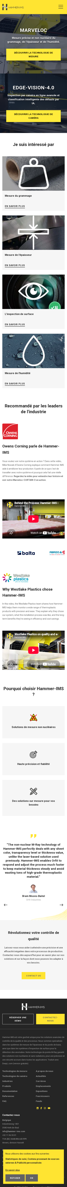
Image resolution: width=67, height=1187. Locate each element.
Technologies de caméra (14, 1076)
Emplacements (43, 1086)
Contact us (33, 975)
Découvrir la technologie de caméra (33, 116)
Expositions (42, 1091)
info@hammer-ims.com (13, 1131)
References (8, 1096)
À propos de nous (44, 1071)
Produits (6, 1086)
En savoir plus (15, 206)
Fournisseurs (43, 1096)
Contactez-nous (50, 1019)
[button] (5, 905)
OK (31, 1178)
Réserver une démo (17, 1019)
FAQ (4, 1101)
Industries (7, 1081)
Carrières (41, 1081)
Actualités (41, 1076)
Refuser (15, 1178)
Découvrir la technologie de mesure (33, 54)
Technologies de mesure (14, 1071)
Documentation (9, 1091)
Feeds (39, 1101)
